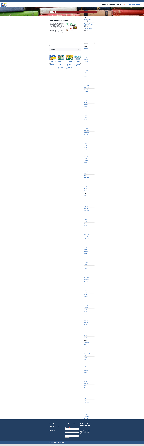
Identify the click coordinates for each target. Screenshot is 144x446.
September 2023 (86, 113)
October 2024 (86, 89)
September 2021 (86, 158)
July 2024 (85, 242)
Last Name (66, 434)
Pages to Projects (86, 389)
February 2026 (86, 59)
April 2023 (85, 123)
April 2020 (85, 190)
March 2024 (85, 102)
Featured (85, 368)
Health (85, 374)
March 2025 (85, 227)
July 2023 (85, 117)
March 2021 (85, 169)
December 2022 (86, 130)
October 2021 (86, 156)
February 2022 (86, 149)
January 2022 (86, 151)
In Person (85, 379)
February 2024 (86, 104)
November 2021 (86, 154)
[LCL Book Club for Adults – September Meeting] (53, 55)
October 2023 (86, 111)
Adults (85, 344)
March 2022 (85, 147)
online (56, 41)
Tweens (85, 404)
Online (85, 387)
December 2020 (86, 175)
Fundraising (85, 372)
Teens (85, 400)
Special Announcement (87, 394)
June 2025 (85, 74)
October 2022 (86, 134)
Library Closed (86, 381)
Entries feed (86, 414)
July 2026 (85, 50)
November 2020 (86, 177)
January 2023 (86, 128)
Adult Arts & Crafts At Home (88, 342)
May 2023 (85, 121)
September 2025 (86, 68)
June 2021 (85, 164)
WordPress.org (86, 418)
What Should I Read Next (87, 407)
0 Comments (68, 70)
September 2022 (86, 136)
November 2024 (86, 87)
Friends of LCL (86, 370)
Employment (86, 366)
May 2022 (85, 143)
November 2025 (86, 65)
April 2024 (85, 100)
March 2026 (85, 57)
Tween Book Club (86, 402)
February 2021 (86, 171)
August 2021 (86, 160)
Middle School (86, 383)
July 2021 (85, 162)
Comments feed (86, 416)
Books (85, 355)
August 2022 (86, 285)
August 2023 (86, 115)
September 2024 (86, 91)
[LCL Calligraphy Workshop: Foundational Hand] (77, 55)
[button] (141, 4)
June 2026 (85, 199)
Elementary (85, 364)
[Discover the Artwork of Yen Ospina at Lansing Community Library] (61, 55)
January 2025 (86, 83)
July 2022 (85, 139)
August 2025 (86, 70)
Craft (85, 359)
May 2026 (85, 53)
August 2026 (86, 48)
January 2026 (86, 61)
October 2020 (86, 179)
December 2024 (86, 85)
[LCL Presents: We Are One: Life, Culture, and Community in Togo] (69, 55)
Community (55, 45)
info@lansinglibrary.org (55, 428)
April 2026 (85, 55)
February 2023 (86, 126)
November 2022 (86, 132)
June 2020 (85, 186)
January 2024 (86, 106)
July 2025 (85, 72)
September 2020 (86, 328)
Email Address (67, 427)
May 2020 (85, 188)
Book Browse (86, 351)
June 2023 (85, 119)
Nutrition (85, 385)
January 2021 (86, 173)
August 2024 (86, 93)
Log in (85, 412)
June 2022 (85, 141)
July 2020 (85, 184)
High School (86, 376)
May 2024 (85, 98)
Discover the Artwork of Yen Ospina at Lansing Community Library (88, 24)
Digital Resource (86, 361)
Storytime (85, 396)
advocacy (85, 346)
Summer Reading (86, 398)
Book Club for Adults (87, 353)
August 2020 (86, 182)
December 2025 (86, 63)
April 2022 (85, 145)
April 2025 (85, 78)
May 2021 (85, 313)
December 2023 (86, 108)
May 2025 (85, 76)
